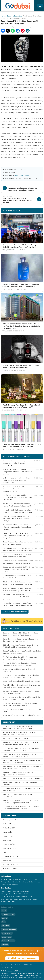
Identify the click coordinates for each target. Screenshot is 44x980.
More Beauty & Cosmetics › (30, 212)
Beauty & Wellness (8, 914)
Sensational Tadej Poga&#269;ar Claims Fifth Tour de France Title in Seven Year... (18, 549)
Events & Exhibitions (10, 864)
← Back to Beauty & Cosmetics (15, 611)
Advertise (15, 882)
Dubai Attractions (35, 882)
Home (3, 16)
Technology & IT (9, 828)
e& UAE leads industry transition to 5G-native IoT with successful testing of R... (17, 505)
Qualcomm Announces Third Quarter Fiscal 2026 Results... (17, 577)
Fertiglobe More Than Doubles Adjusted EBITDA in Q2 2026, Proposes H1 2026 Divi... (17, 497)
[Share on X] (8, 31)
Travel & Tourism (9, 844)
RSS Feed (34, 879)
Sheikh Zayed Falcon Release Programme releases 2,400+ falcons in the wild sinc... (17, 471)
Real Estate (7, 840)
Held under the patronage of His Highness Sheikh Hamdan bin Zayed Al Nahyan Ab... (17, 535)
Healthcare (7, 860)
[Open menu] (40, 6)
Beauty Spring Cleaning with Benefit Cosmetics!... (21, 681)
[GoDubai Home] (17, 5)
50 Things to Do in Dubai (9, 899)
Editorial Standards (15, 879)
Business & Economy (10, 848)
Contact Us (26, 879)
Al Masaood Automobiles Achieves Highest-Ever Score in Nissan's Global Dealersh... (17, 527)
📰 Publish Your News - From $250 (22, 958)
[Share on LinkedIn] (18, 31)
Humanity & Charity (10, 868)
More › (38, 628)
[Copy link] (28, 31)
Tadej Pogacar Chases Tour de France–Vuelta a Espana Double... (18, 543)
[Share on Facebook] (3, 31)
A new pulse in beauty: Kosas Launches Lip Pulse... (21, 715)
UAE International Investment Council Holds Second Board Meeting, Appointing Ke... (17, 480)
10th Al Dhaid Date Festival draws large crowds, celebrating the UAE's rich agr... (18, 511)
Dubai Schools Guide (21, 894)
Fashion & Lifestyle (10, 824)
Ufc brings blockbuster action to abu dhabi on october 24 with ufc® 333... (17, 555)
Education (6, 852)
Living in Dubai (6, 891)
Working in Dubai (7, 894)
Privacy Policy (6, 882)
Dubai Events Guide (7, 896)
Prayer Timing (6, 884)
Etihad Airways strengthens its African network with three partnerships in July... (18, 604)
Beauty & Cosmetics (14, 16)
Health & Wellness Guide (24, 896)
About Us (4, 879)
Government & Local (10, 856)
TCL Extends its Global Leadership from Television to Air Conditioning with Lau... (18, 583)
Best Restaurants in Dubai (28, 899)
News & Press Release (9, 929)
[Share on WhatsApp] (13, 31)
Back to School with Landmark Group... (17, 738)
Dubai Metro (23, 882)
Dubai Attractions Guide (21, 891)
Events (4, 918)
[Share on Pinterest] (23, 31)
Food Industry (8, 836)
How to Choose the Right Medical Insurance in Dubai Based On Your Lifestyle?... (16, 518)
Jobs (3, 922)
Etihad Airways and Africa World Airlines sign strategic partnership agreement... (18, 562)
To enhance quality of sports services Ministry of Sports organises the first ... (17, 589)
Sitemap (15, 884)
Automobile (7, 832)
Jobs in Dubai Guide (8, 902)
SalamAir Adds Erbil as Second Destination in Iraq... (22, 778)
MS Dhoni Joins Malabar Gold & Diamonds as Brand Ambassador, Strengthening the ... (15, 488)
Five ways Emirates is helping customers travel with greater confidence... (14, 463)
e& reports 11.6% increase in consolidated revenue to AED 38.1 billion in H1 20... (18, 597)
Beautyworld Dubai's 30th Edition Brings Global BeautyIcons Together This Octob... (18, 569)
